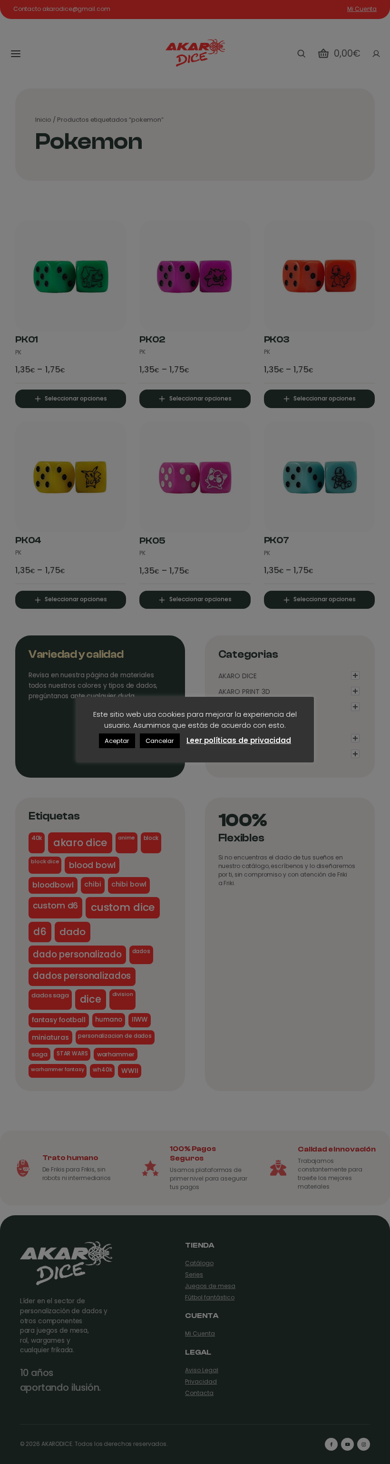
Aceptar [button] (117, 740)
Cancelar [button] (160, 740)
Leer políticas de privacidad (238, 740)
